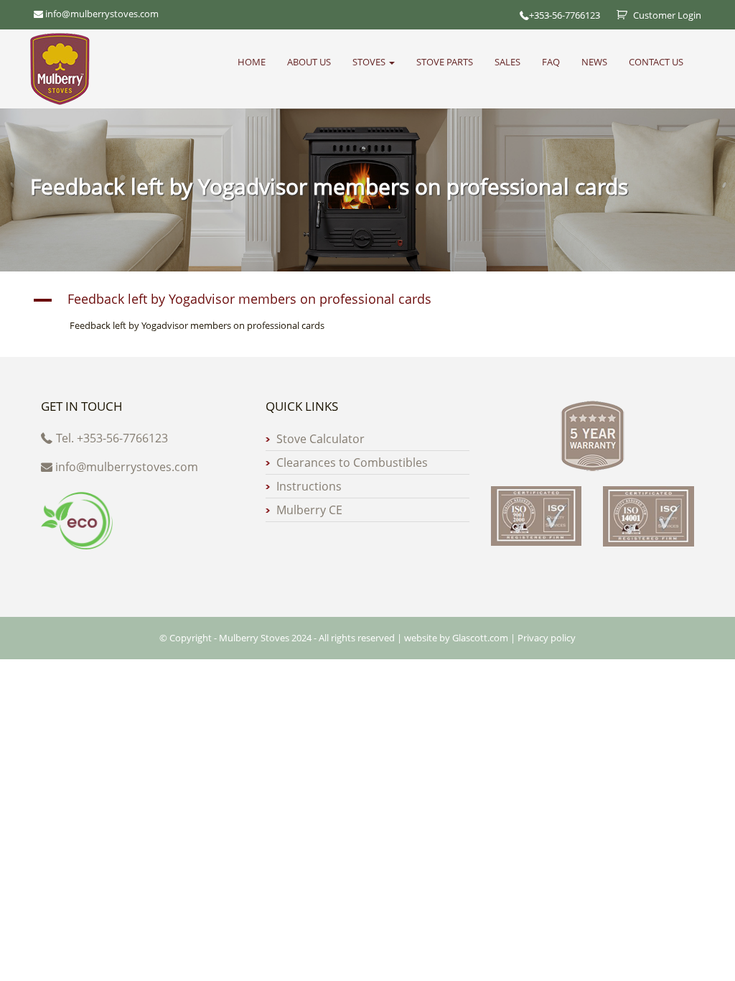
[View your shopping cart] (616, 15)
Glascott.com (480, 637)
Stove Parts (444, 61)
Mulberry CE (309, 510)
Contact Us (656, 61)
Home (252, 61)
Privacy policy (547, 637)
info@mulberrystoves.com (126, 467)
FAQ (551, 61)
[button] (367, 300)
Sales (507, 61)
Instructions (309, 486)
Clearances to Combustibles (352, 462)
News (594, 61)
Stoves (370, 61)
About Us (309, 61)
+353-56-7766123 (564, 15)
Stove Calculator (320, 439)
